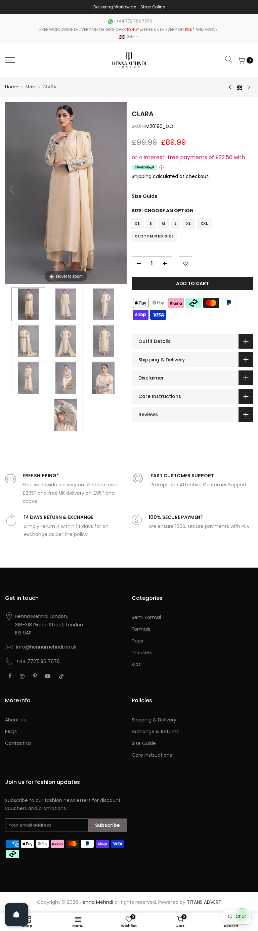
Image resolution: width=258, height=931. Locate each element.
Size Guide (145, 196)
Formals (141, 629)
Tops (137, 640)
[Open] (16, 914)
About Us (15, 719)
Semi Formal (146, 617)
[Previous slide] (11, 189)
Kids (136, 664)
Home (11, 87)
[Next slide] (120, 189)
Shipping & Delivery (154, 719)
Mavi (31, 87)
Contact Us (18, 743)
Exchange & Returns (155, 731)
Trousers (142, 652)
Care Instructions (152, 755)
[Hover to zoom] (66, 192)
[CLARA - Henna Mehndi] (28, 304)
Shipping (142, 176)
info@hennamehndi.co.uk (46, 647)
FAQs (11, 731)
